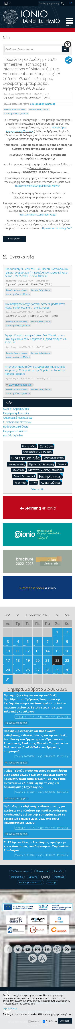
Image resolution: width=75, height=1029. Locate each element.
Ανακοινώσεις (50, 483)
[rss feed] (67, 949)
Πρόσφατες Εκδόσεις (15, 426)
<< (7, 615)
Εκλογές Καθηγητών (54, 457)
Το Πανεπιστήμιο (20, 871)
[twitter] (17, 949)
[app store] (42, 958)
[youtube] (27, 949)
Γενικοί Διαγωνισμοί (24, 476)
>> (67, 615)
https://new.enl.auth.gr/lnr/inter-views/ (37, 185)
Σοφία (43, 104)
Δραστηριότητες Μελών (16, 113)
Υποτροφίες (17, 464)
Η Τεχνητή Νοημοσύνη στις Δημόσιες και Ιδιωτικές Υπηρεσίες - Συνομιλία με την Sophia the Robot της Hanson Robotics (35, 370)
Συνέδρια (46, 446)
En (70, 3)
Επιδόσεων (51, 1021)
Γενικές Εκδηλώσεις (38, 109)
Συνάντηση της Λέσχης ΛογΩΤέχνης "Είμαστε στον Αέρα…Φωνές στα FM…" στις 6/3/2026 (35, 305)
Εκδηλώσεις (50, 476)
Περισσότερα (10, 1008)
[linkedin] (47, 949)
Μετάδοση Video (13, 435)
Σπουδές (59, 871)
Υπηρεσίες (17, 876)
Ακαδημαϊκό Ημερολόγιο (17, 417)
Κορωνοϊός (18, 469)
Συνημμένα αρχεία (20, 384)
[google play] (32, 958)
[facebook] (8, 949)
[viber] (57, 949)
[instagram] (37, 949)
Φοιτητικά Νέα (25, 458)
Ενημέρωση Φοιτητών (16, 413)
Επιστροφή (14, 238)
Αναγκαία (36, 1021)
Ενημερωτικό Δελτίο (15, 431)
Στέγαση (62, 464)
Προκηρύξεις (29, 446)
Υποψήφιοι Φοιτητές (30, 882)
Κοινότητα (42, 871)
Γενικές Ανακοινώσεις (14, 109)
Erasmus (20, 483)
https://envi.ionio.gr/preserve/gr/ (37, 214)
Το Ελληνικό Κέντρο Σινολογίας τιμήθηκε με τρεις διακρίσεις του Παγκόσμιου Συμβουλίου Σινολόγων (37, 846)
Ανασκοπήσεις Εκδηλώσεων (37, 451)
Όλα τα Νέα (37, 489)
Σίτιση (33, 482)
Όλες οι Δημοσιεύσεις (16, 408)
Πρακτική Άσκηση (41, 464)
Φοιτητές (59, 876)
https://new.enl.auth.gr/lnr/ (56, 228)
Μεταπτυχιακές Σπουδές (45, 470)
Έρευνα (33, 876)
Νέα (9, 402)
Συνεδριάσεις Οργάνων (17, 422)
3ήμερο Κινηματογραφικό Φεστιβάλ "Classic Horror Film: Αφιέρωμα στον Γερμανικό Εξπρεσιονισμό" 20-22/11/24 (36, 339)
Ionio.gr (52, 882)
